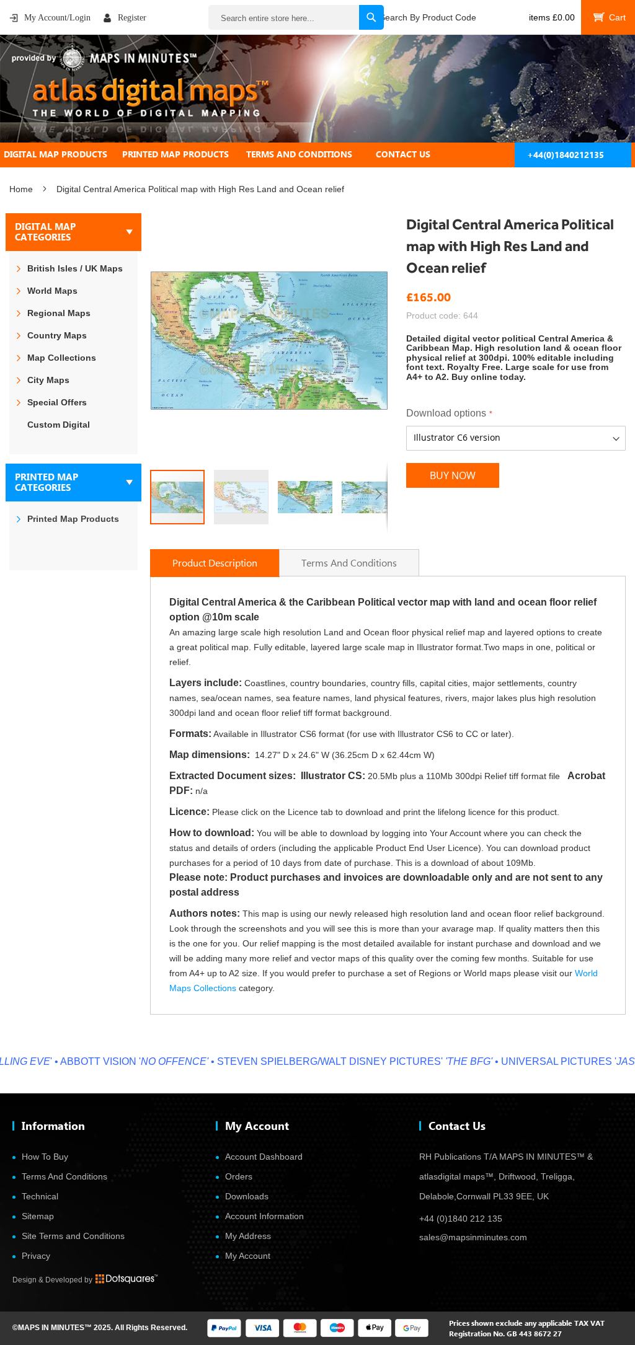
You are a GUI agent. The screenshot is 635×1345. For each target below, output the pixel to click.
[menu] (317, 154)
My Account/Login (57, 17)
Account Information (264, 1216)
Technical (40, 1196)
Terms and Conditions (349, 562)
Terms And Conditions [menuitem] (299, 154)
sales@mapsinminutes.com (473, 1237)
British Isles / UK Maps (75, 268)
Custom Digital (58, 425)
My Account (247, 1256)
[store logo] (317, 89)
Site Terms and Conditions (73, 1236)
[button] (246, 497)
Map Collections (61, 358)
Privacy (36, 1256)
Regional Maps (59, 313)
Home (21, 189)
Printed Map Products (73, 519)
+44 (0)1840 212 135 (460, 1219)
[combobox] (296, 17)
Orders (238, 1176)
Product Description (214, 562)
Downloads (247, 1196)
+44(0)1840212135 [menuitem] (565, 154)
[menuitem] (63, 154)
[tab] (317, 154)
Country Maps (57, 335)
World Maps (52, 291)
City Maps (48, 380)
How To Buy (45, 1157)
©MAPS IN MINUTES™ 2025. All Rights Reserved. (99, 1327)
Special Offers (57, 402)
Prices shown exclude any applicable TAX (518, 1323)
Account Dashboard (264, 1157)
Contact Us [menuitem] (403, 154)
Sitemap (38, 1216)
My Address (248, 1236)
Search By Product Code (428, 17)
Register (132, 17)
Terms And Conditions (64, 1176)
